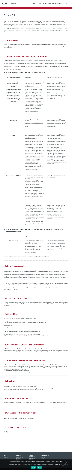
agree (33, 467)
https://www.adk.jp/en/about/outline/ (24, 335)
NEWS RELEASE (6, 457)
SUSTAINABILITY (58, 3)
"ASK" (50, 388)
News (5, 455)
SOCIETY (42, 458)
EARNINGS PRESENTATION (32, 458)
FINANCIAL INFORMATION (48, 3)
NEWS (40, 3)
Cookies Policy (57, 464)
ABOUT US (35, 3)
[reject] (65, 462)
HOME (5, 8)
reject (39, 467)
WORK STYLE (43, 457)
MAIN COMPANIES (18, 458)
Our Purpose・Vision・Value (19, 457)
